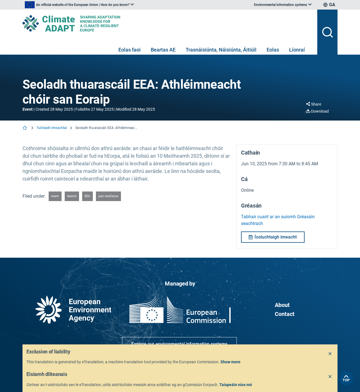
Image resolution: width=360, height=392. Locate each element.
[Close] (330, 354)
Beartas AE (163, 50)
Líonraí (297, 50)
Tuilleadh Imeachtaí (52, 128)
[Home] (25, 128)
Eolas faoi (129, 50)
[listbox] (79, 5)
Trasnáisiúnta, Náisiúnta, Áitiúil (221, 50)
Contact (284, 314)
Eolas (273, 50)
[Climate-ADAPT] (167, 23)
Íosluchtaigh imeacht (276, 237)
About (282, 305)
